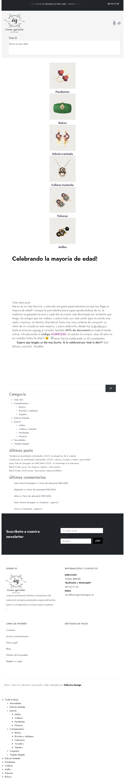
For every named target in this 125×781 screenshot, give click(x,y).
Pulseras (62, 216)
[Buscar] (110, 388)
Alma (16, 496)
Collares (19, 718)
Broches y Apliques (28, 410)
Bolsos (62, 123)
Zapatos (23, 414)
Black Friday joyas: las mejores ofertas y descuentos (35, 467)
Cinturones (20, 740)
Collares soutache (62, 185)
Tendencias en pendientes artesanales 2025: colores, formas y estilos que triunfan (49, 459)
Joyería (17, 421)
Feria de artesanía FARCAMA (54, 483)
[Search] (10, 51)
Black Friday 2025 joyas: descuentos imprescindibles (35, 470)
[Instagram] (6, 610)
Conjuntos (14, 751)
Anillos (62, 247)
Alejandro (18, 489)
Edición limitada (62, 154)
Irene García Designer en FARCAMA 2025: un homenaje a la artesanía (44, 463)
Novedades (20, 440)
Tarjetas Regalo (21, 443)
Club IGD (18, 399)
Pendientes (62, 92)
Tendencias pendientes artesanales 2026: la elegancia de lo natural (42, 456)
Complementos (21, 403)
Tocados (19, 743)
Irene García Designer (25, 483)
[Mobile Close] (2, 695)
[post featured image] (63, 76)
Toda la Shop (11, 699)
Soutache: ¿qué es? (49, 502)
